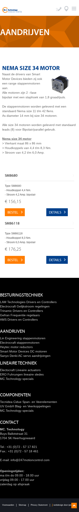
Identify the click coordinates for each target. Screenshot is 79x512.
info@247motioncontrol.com (30, 460)
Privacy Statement (39, 505)
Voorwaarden (8, 505)
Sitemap (22, 505)
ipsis (70, 505)
